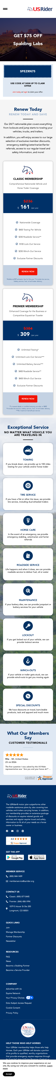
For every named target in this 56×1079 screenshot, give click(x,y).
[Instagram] (17, 831)
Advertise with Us (14, 988)
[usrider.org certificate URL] (38, 780)
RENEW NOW (28, 271)
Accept (9, 1074)
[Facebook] (7, 831)
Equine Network (13, 993)
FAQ (8, 956)
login (25, 92)
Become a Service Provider (18, 970)
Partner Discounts (14, 936)
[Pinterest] (23, 831)
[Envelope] (12, 831)
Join (8, 927)
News (8, 961)
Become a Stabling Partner (18, 965)
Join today (17, 92)
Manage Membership (15, 932)
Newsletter (11, 941)
